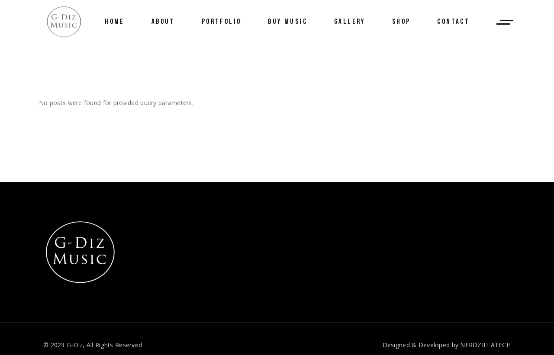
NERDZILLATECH (485, 345)
